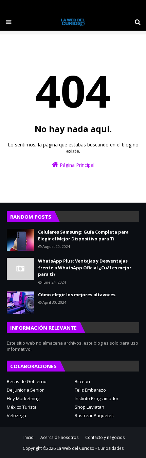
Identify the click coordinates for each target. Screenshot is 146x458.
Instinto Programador (96, 398)
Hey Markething (23, 398)
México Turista (22, 407)
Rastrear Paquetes (94, 415)
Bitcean (82, 381)
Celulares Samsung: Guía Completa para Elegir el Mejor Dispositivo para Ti (83, 235)
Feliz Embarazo (90, 390)
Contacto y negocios (105, 437)
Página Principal (76, 165)
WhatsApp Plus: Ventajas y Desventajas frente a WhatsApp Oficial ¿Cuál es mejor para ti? (84, 267)
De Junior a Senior (25, 390)
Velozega (16, 415)
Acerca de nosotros (59, 437)
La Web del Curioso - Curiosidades (90, 448)
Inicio (28, 437)
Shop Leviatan (89, 407)
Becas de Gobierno (27, 381)
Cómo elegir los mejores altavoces (76, 294)
